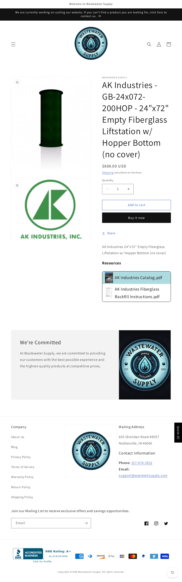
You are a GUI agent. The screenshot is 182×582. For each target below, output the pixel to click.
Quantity (107, 180)
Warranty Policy (22, 477)
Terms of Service (22, 467)
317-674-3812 (141, 462)
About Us (17, 437)
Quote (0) (178, 432)
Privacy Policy (20, 457)
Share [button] (111, 233)
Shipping (107, 172)
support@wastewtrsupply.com (143, 475)
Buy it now (136, 218)
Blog (14, 447)
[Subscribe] (86, 523)
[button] (13, 44)
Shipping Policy (22, 497)
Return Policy (20, 487)
